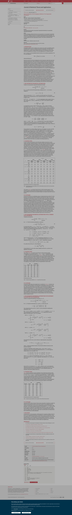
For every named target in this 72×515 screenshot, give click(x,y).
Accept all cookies (16, 512)
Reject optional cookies (26, 512)
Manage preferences (14, 510)
